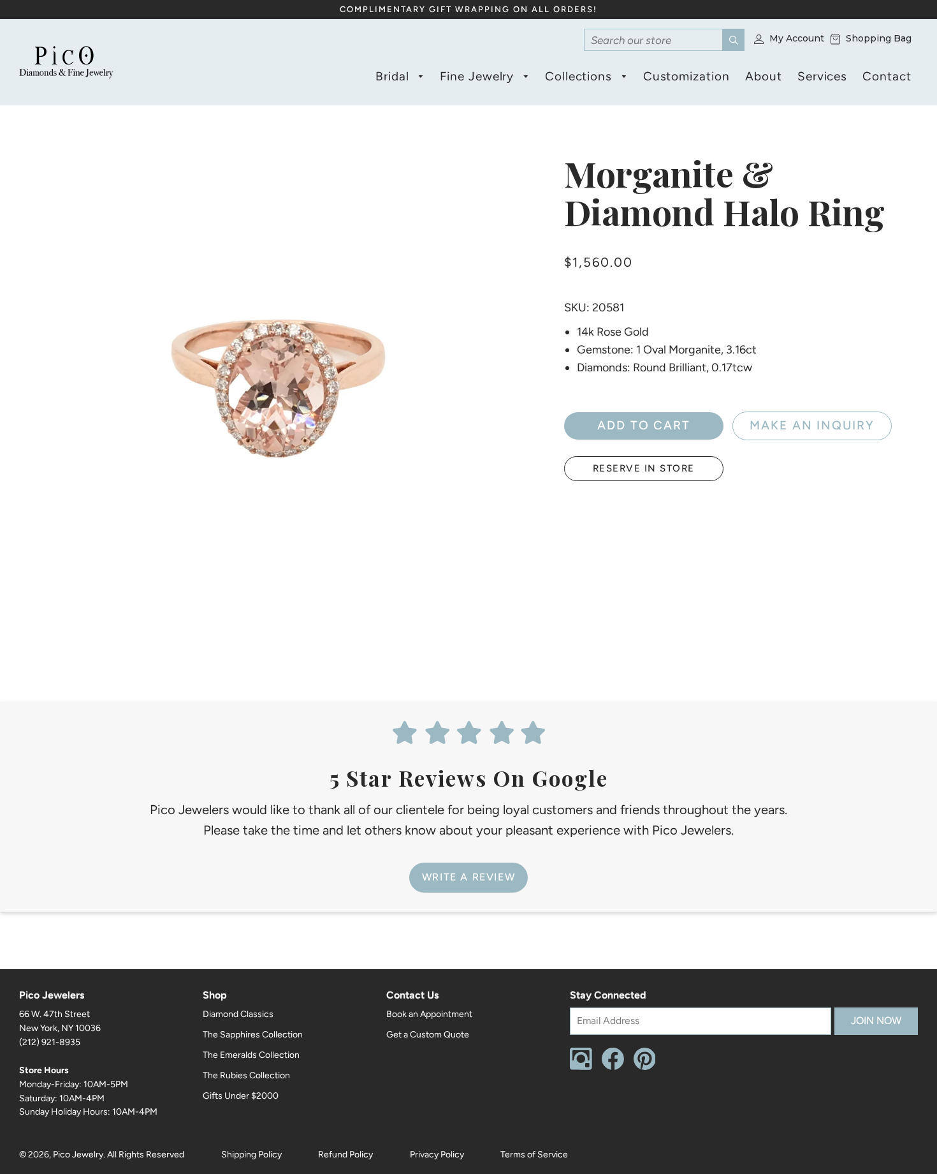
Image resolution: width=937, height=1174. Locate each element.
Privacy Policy (437, 1154)
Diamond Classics (238, 1014)
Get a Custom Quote (427, 1034)
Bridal (394, 76)
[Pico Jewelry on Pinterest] (645, 1067)
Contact (887, 76)
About (763, 76)
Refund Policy (345, 1154)
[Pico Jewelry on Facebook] (613, 1067)
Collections (580, 76)
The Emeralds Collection (251, 1055)
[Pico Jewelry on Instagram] (581, 1067)
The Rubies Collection (246, 1075)
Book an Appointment (429, 1014)
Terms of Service (534, 1154)
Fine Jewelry (479, 76)
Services (822, 76)
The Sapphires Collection (253, 1034)
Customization (686, 76)
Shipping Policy (251, 1154)
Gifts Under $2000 (241, 1095)
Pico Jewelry (78, 1154)
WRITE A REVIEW (468, 877)
